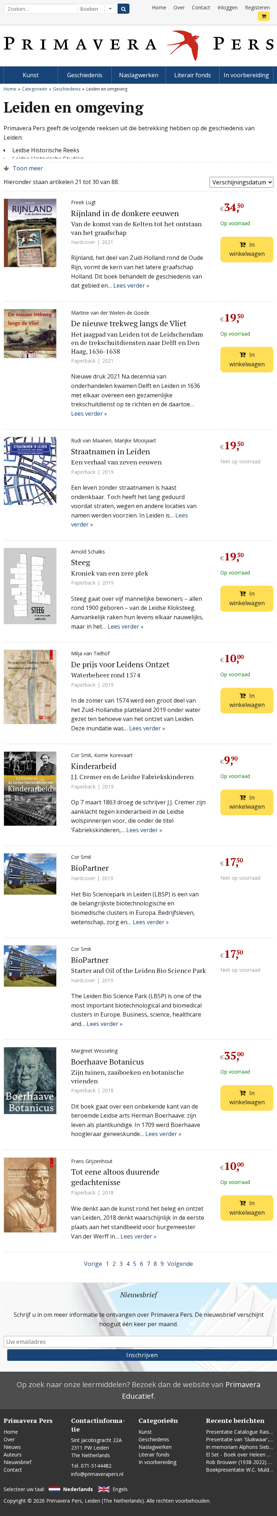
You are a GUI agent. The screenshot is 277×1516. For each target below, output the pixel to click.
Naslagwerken (138, 75)
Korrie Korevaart (113, 755)
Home (159, 7)
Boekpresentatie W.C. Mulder (240, 1469)
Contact (201, 7)
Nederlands (78, 1489)
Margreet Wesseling (94, 1050)
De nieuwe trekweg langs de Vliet (128, 323)
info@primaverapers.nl (97, 1474)
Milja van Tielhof (90, 653)
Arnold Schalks (88, 551)
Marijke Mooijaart (135, 440)
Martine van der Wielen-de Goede (110, 312)
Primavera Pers (64, 1500)
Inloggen (227, 7)
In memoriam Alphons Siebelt (240, 1446)
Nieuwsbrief (17, 1462)
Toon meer (28, 168)
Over (179, 7)
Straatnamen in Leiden (110, 451)
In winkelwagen (247, 249)
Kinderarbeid (93, 766)
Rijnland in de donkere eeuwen (125, 213)
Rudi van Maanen (91, 440)
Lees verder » (131, 285)
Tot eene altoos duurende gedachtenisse (115, 1176)
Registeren (257, 7)
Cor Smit (81, 755)
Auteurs (13, 1454)
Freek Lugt (83, 202)
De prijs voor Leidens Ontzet (120, 664)
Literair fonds (192, 75)
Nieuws (12, 1446)
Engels (120, 1489)
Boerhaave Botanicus (107, 1061)
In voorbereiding (246, 75)
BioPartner (90, 867)
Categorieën (34, 89)
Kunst (31, 75)
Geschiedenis (84, 75)
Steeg (80, 562)
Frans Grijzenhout (92, 1161)
